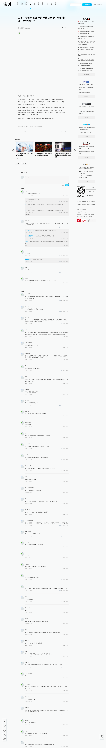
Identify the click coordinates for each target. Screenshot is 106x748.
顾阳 (26, 267)
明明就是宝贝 (27, 651)
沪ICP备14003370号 (81, 209)
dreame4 (26, 553)
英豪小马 (26, 376)
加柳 (26, 329)
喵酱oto (26, 433)
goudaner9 (27, 389)
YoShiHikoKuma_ (28, 531)
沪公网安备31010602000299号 (83, 211)
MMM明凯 (27, 400)
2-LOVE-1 (27, 317)
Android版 (91, 188)
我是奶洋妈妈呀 (28, 465)
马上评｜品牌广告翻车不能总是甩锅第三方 (86, 112)
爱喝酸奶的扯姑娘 (28, 342)
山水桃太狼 (27, 720)
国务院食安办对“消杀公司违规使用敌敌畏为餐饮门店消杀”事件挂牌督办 (86, 49)
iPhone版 (91, 191)
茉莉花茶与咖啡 (28, 742)
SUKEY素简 (27, 444)
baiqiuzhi (26, 454)
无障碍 (100, 4)
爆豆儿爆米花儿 (28, 607)
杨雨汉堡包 (27, 476)
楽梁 (26, 629)
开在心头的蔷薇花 (28, 673)
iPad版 (91, 195)
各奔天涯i (27, 542)
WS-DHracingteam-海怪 (29, 487)
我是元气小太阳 (28, 422)
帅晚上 (26, 278)
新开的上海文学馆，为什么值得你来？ (86, 107)
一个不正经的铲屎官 (29, 520)
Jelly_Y (26, 498)
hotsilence (26, 618)
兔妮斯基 (26, 640)
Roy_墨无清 (27, 509)
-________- (27, 251)
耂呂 (26, 191)
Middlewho (27, 411)
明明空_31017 (27, 662)
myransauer (27, 220)
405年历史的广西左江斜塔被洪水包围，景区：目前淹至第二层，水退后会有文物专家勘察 (86, 43)
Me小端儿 (27, 707)
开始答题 (86, 157)
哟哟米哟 (26, 596)
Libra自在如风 (27, 684)
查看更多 (86, 96)
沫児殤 (26, 731)
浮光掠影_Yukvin (28, 365)
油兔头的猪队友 (28, 293)
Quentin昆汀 (27, 306)
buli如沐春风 (27, 353)
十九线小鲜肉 (27, 585)
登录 (95, 4)
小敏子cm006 (27, 575)
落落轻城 (26, 696)
